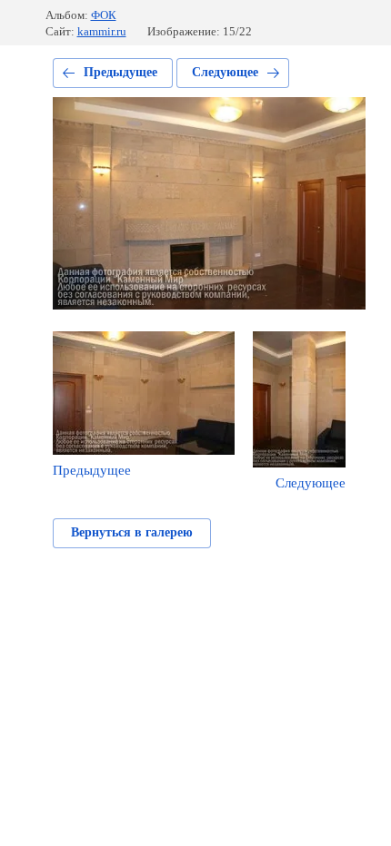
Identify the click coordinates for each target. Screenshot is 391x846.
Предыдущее (120, 72)
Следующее (225, 72)
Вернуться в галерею (132, 532)
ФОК (103, 15)
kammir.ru (101, 31)
